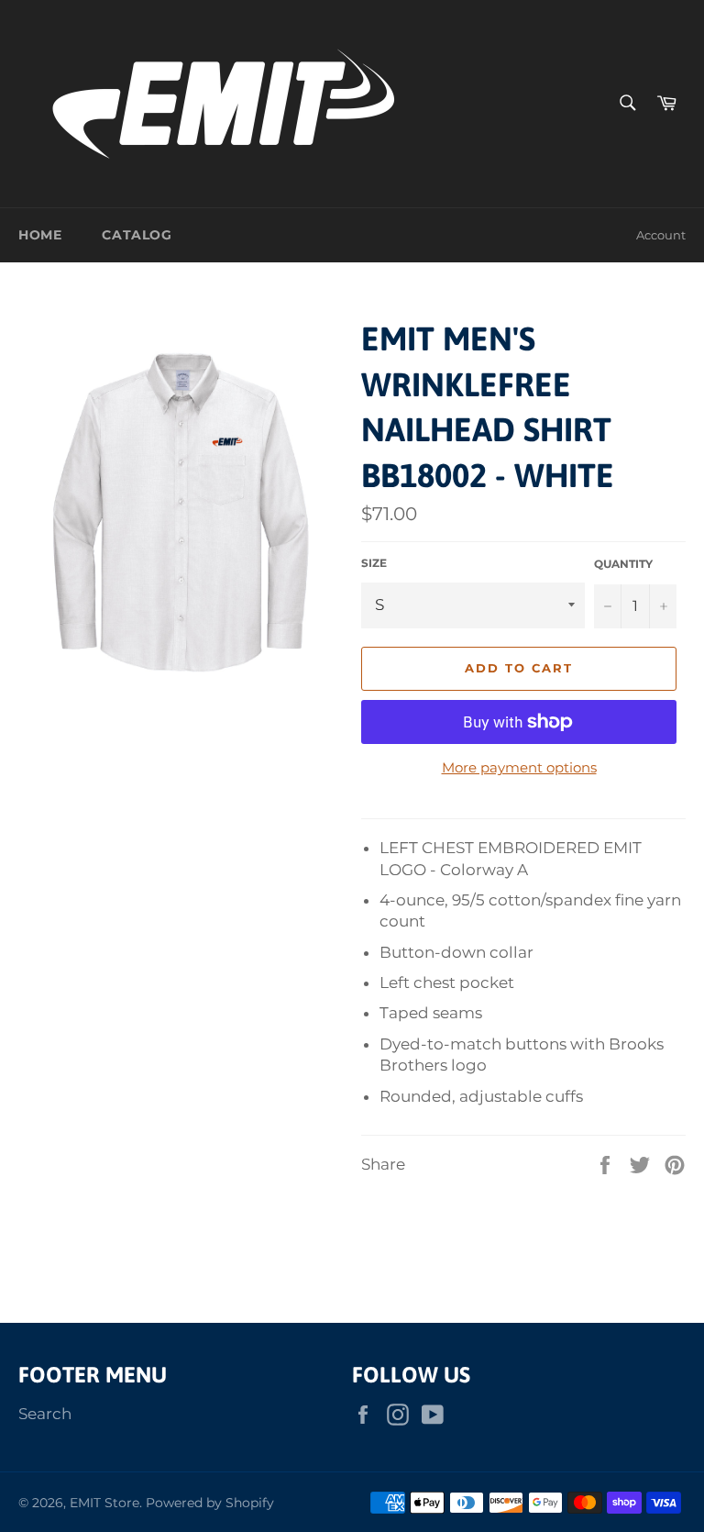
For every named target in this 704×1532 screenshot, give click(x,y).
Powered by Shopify (210, 1502)
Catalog (136, 235)
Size (374, 563)
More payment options (519, 767)
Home (39, 235)
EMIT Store (104, 1502)
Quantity (623, 564)
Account (661, 235)
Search (45, 1413)
